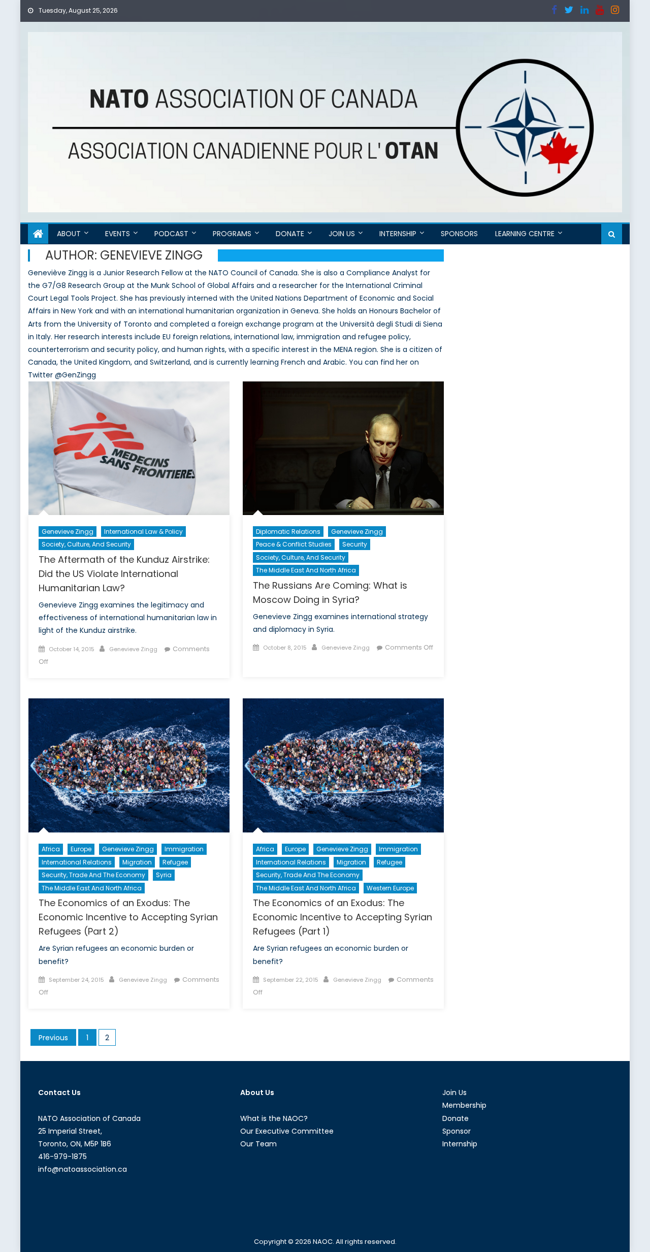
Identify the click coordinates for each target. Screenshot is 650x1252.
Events (117, 234)
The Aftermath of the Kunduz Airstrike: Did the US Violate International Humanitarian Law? (124, 573)
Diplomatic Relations (288, 531)
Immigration (184, 849)
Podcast (171, 234)
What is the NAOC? (274, 1118)
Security (354, 544)
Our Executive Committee (287, 1131)
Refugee (175, 862)
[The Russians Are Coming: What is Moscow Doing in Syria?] (343, 448)
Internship (397, 234)
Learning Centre (525, 234)
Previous (53, 1038)
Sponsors (459, 234)
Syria (164, 875)
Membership (464, 1105)
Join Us (342, 234)
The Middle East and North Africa (306, 570)
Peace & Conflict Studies (294, 544)
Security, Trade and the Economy (93, 875)
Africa (51, 849)
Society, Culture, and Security (86, 544)
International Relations (77, 862)
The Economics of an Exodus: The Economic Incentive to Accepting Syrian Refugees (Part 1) (342, 917)
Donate (290, 234)
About (69, 234)
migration (137, 862)
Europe (81, 849)
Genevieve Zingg (67, 531)
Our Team (258, 1144)
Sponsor (456, 1131)
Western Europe (390, 888)
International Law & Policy (143, 531)
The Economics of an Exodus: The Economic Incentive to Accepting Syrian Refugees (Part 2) (128, 917)
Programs (232, 234)
